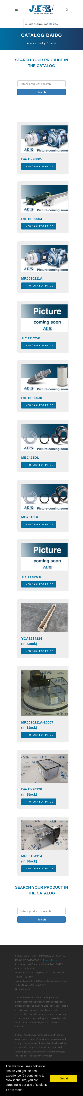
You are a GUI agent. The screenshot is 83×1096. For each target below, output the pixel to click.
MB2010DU (30, 517)
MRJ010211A (31, 278)
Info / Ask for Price (39, 166)
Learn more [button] (14, 1090)
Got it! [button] (64, 1078)
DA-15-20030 (31, 398)
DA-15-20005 (31, 159)
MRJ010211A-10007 (37, 722)
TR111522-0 (30, 338)
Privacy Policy (50, 960)
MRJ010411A (31, 856)
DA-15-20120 (31, 789)
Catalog (41, 43)
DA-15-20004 (31, 219)
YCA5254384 (31, 638)
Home (30, 43)
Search (41, 92)
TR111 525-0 (31, 577)
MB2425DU (30, 458)
